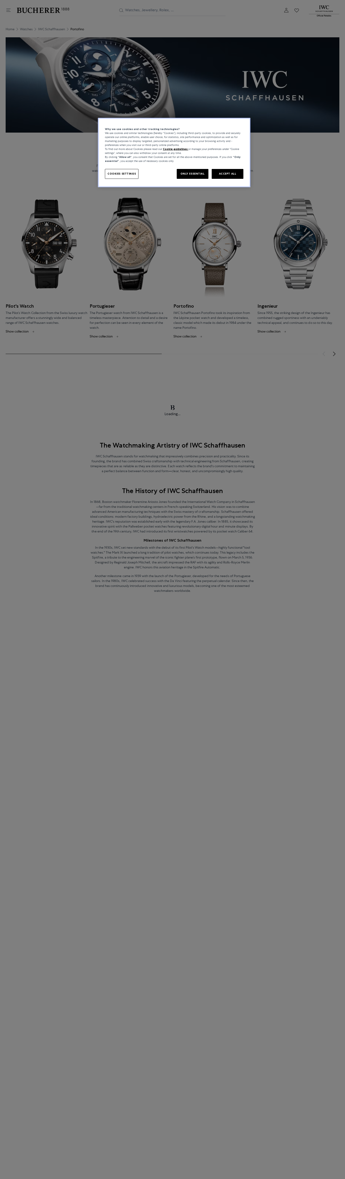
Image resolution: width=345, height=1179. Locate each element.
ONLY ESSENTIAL (192, 174)
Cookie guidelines (175, 149)
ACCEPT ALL (227, 174)
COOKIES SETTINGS (121, 174)
